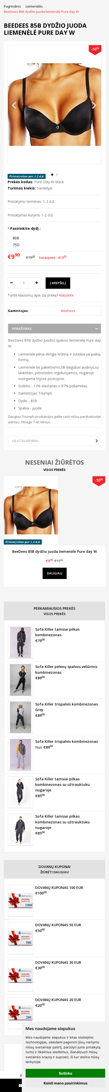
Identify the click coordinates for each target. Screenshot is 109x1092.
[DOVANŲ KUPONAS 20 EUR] (20, 1013)
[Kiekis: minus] (11, 282)
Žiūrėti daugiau (54, 872)
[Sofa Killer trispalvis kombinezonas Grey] (20, 717)
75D (16, 244)
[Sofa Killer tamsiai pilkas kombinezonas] (20, 642)
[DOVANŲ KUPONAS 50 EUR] (20, 938)
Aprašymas (22, 328)
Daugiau (54, 573)
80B (16, 238)
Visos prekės (54, 469)
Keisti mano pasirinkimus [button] (65, 1083)
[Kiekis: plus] (37, 282)
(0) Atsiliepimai (25, 440)
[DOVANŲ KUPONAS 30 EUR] (20, 975)
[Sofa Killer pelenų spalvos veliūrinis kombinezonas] (20, 680)
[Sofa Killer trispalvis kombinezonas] (20, 754)
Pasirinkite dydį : (25, 228)
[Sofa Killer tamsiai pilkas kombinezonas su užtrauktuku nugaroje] (20, 792)
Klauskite (66, 295)
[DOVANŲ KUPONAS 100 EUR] (20, 901)
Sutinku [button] (65, 1073)
